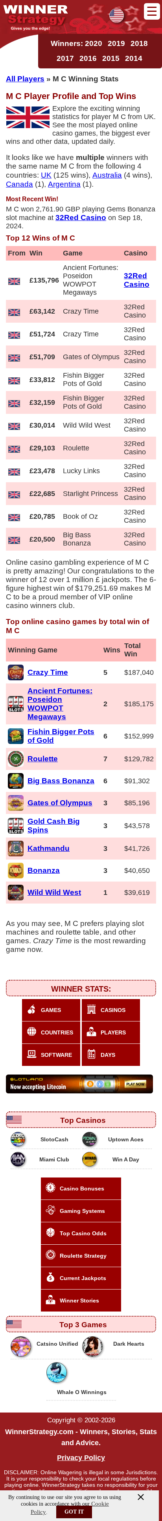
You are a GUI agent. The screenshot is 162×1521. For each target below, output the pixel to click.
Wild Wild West (54, 892)
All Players (25, 78)
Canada (19, 184)
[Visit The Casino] (80, 1084)
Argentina (64, 184)
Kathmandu (49, 848)
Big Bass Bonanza (61, 781)
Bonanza (44, 870)
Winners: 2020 (76, 43)
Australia (107, 175)
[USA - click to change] (116, 15)
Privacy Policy (81, 1458)
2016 (88, 58)
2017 (65, 58)
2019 (116, 43)
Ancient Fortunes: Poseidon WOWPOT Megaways (60, 704)
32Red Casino (136, 280)
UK (46, 175)
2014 (133, 58)
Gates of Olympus (60, 803)
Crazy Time (48, 672)
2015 (111, 58)
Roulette (43, 759)
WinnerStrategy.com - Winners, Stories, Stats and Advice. (81, 1437)
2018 (139, 43)
